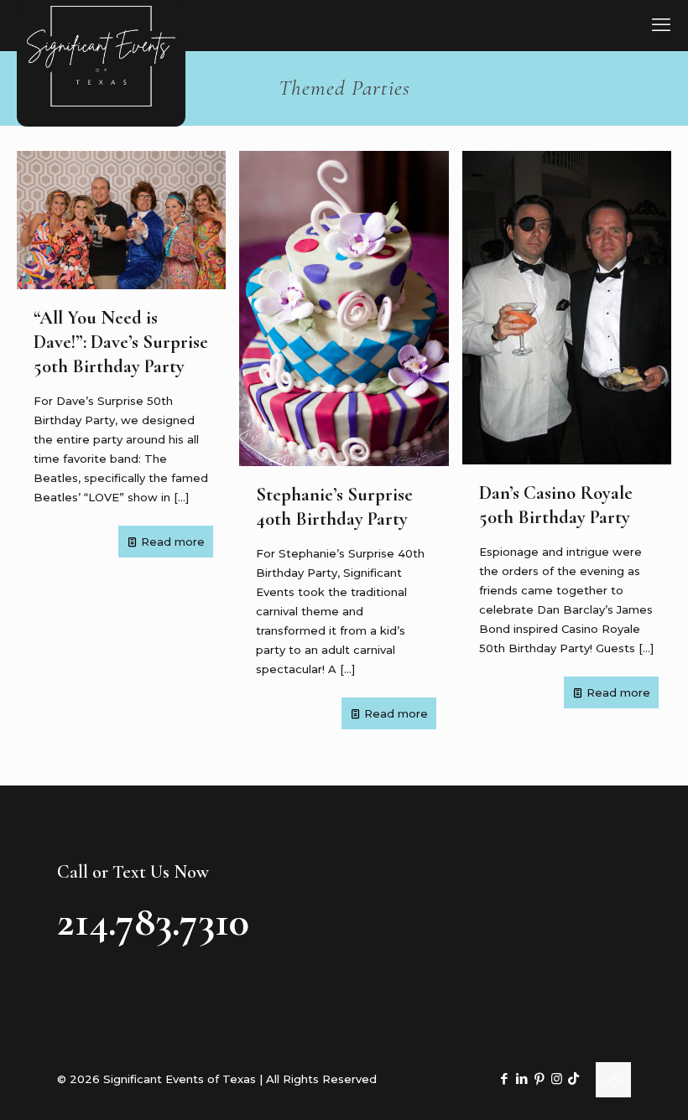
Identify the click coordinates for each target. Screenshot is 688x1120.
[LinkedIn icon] (521, 1078)
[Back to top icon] (613, 1079)
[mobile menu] (661, 25)
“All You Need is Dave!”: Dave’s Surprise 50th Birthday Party (121, 341)
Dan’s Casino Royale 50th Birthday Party (556, 504)
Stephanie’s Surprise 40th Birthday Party (334, 506)
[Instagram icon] (556, 1078)
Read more (173, 541)
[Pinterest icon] (539, 1078)
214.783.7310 (153, 921)
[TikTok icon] (573, 1078)
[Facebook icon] (504, 1078)
